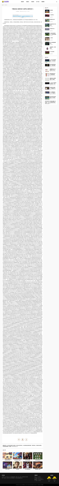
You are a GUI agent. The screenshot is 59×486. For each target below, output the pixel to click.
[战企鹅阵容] (47, 11)
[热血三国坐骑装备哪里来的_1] (47, 43)
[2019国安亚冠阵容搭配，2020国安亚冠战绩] (47, 34)
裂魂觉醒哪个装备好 (38, 469)
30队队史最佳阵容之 (27, 469)
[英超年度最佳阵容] (37, 455)
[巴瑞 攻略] (17, 465)
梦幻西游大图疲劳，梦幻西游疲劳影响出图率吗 (53, 102)
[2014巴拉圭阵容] (47, 52)
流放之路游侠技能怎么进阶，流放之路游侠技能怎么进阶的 (53, 65)
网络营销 (43, 1)
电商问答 (32, 1)
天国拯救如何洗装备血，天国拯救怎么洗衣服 (53, 88)
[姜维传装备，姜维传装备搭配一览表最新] (47, 79)
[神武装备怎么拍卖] (47, 20)
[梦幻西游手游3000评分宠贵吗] (47, 25)
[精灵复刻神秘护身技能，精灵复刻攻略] (47, 74)
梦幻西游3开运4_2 (52, 28)
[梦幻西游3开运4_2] (47, 29)
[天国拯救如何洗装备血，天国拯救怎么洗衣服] (47, 88)
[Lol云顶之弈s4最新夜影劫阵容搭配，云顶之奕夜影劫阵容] (47, 84)
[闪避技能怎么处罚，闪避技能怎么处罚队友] (47, 70)
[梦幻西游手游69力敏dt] (17, 455)
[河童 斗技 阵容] (7, 465)
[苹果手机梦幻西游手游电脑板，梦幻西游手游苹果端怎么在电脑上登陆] (47, 97)
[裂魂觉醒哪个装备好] (37, 465)
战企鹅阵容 (51, 10)
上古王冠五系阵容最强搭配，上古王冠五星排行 (53, 60)
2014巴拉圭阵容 (52, 51)
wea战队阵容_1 (52, 14)
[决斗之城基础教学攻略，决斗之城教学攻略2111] (47, 93)
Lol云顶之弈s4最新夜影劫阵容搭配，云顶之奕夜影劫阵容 (53, 83)
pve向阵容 (51, 37)
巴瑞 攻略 (17, 469)
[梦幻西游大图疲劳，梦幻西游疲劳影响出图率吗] (47, 102)
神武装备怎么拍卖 (52, 19)
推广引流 (37, 1)
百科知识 (18, 11)
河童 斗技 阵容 (7, 469)
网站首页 (22, 1)
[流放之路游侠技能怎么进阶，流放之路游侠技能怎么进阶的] (47, 65)
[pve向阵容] (47, 39)
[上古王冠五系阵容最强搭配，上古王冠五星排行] (47, 61)
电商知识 (27, 1)
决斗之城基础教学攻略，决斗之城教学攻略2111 (53, 93)
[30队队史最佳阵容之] (27, 465)
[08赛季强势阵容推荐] (7, 455)
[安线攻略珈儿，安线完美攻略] (47, 48)
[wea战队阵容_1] (47, 16)
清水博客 (5, 2)
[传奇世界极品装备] (27, 455)
